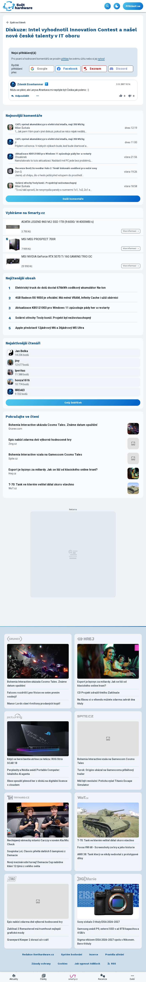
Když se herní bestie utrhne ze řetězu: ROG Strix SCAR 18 (35, 761)
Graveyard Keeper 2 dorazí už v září (28, 939)
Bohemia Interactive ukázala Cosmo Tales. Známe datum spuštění (53, 425)
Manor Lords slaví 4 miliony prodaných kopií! (33, 703)
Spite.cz (13, 458)
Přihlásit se (133, 6)
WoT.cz (13, 488)
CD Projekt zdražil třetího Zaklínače (98, 692)
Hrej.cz (12, 473)
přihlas (65, 58)
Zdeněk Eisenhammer (30, 84)
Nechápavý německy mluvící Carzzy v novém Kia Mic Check (38, 842)
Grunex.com (15, 428)
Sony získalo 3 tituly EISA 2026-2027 (98, 921)
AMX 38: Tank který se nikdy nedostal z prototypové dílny (107, 856)
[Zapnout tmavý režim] (117, 6)
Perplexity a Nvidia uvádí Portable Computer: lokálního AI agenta (33, 772)
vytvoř (101, 58)
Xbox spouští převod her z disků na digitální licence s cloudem (37, 782)
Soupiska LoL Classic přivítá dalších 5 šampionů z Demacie (36, 853)
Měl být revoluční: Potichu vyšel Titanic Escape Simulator (104, 782)
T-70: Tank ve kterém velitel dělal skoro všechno (41, 484)
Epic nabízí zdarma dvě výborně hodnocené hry (40, 439)
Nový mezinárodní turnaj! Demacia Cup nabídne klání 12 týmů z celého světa (35, 864)
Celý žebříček (73, 402)
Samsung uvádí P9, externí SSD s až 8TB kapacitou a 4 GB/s (108, 930)
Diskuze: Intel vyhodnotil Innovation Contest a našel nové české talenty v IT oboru (71, 33)
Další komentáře (73, 198)
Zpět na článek (17, 22)
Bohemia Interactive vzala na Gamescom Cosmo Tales (45, 454)
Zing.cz (13, 443)
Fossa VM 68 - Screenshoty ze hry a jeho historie (106, 847)
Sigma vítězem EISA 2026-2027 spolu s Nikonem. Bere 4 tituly (106, 941)
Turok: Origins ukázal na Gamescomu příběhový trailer (105, 772)
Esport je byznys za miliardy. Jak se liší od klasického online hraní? (53, 469)
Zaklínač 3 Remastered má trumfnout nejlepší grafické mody (34, 930)
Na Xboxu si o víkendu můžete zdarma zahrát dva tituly (106, 701)
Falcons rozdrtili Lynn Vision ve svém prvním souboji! (33, 694)
